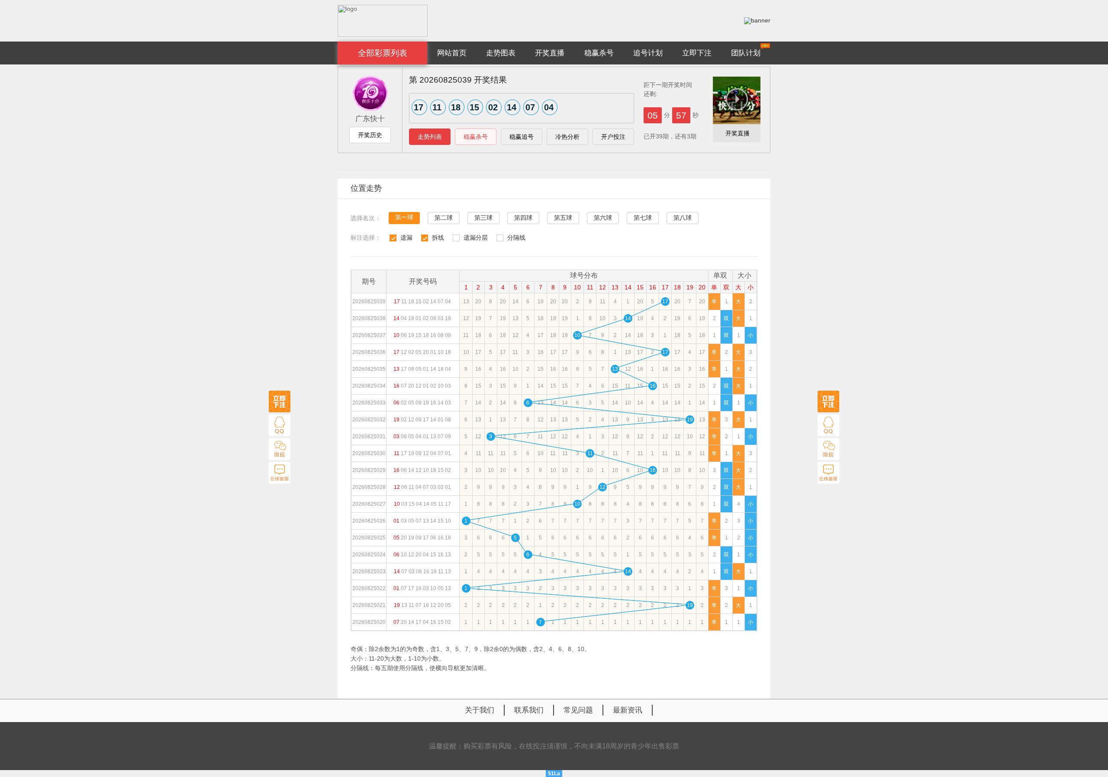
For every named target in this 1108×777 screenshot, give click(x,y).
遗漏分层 (476, 237)
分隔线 (516, 237)
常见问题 (578, 710)
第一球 (404, 217)
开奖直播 (549, 53)
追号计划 (648, 53)
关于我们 (479, 710)
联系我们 (529, 710)
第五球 (563, 217)
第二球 (444, 217)
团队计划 (745, 53)
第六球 (603, 217)
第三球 (483, 217)
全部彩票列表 (382, 53)
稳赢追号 (521, 136)
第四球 (523, 217)
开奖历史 (370, 135)
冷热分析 (567, 136)
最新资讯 (627, 710)
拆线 (438, 237)
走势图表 (500, 53)
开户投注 (613, 136)
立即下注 (697, 53)
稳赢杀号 (599, 53)
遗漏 (406, 237)
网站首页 (452, 53)
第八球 (682, 217)
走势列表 (430, 136)
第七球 (643, 217)
